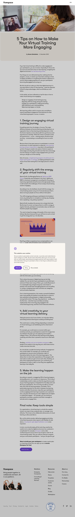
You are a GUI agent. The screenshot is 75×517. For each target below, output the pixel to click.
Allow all (18, 267)
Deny (26, 267)
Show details (34, 268)
